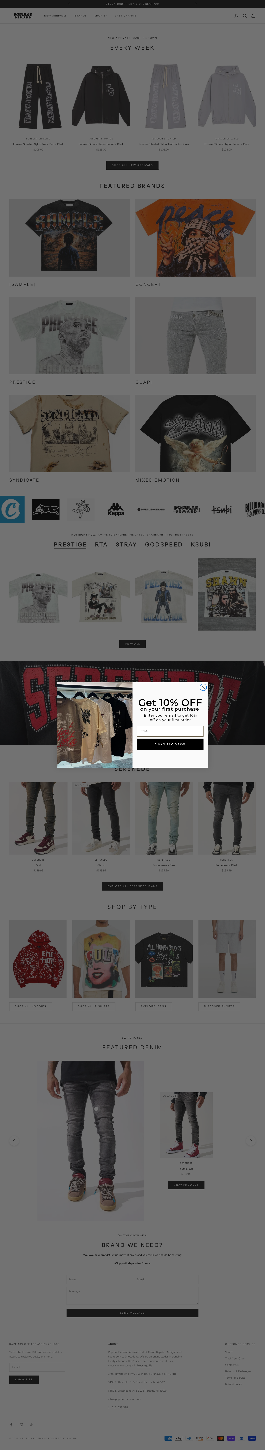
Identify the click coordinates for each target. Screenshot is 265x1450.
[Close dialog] (203, 687)
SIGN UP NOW (170, 744)
